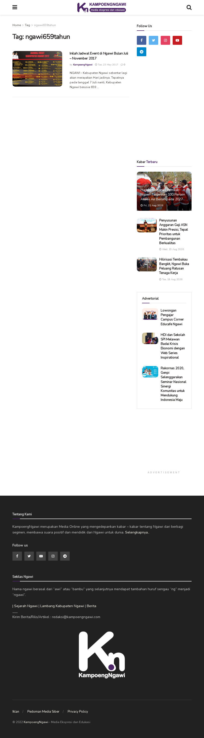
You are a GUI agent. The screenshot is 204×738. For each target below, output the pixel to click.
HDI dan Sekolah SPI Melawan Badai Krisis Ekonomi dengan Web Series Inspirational (173, 346)
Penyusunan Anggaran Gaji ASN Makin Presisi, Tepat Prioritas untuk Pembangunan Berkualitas (173, 231)
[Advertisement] (170, 115)
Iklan (15, 711)
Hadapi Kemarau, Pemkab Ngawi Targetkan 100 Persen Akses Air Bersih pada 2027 (163, 194)
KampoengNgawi (83, 64)
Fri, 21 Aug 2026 (153, 205)
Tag (27, 25)
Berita (91, 606)
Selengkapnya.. (137, 532)
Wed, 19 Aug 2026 (172, 249)
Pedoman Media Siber (43, 711)
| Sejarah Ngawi (25, 606)
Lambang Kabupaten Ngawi (62, 606)
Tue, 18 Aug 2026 (171, 279)
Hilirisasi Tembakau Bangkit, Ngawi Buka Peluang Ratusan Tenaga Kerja (174, 266)
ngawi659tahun (45, 25)
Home (16, 25)
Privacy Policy (78, 711)
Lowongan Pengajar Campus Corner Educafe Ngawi (172, 317)
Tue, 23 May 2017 (107, 64)
